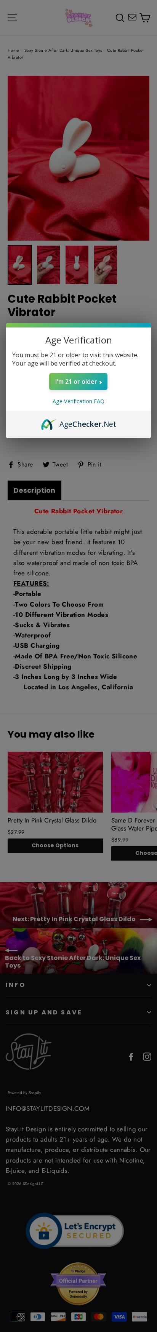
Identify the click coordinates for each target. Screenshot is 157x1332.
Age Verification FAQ (78, 401)
